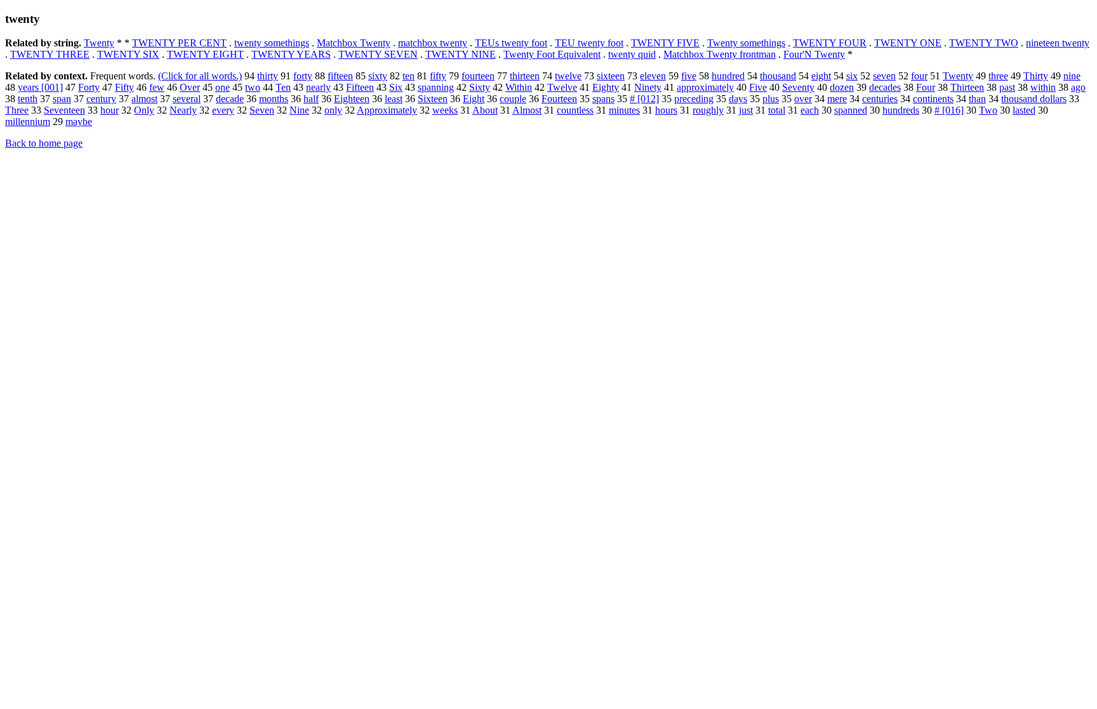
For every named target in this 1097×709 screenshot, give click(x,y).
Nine (299, 110)
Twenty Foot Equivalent (552, 54)
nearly (318, 87)
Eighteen (351, 98)
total (776, 110)
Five (758, 87)
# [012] (644, 98)
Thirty (1035, 75)
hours (666, 110)
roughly (708, 110)
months (273, 98)
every (223, 110)
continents (933, 98)
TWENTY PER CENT (179, 42)
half (311, 98)
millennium (27, 121)
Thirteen (967, 87)
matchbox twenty (432, 42)
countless (575, 110)
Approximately (387, 110)
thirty (267, 75)
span (62, 98)
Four (925, 87)
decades (885, 87)
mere (837, 98)
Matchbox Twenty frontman (719, 54)
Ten (283, 87)
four (919, 75)
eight (821, 75)
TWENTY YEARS (291, 54)
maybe (78, 121)
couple (513, 98)
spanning (436, 87)
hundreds (900, 110)
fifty (438, 75)
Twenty (99, 42)
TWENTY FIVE (665, 42)
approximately (705, 87)
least (393, 98)
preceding (694, 98)
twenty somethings (271, 42)
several (187, 98)
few (156, 87)
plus (770, 98)
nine (1071, 75)
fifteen (340, 75)
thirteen (525, 75)
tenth (27, 98)
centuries (880, 98)
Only (144, 110)
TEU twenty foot (589, 42)
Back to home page (44, 143)
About (485, 110)
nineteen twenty (1057, 42)
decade (230, 98)
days (738, 98)
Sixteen (433, 98)
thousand (778, 75)
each (810, 110)
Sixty (479, 87)
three (998, 75)
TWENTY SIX (128, 54)
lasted (1024, 110)
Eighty (605, 87)
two (252, 87)
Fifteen (360, 87)
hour (109, 110)
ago (1078, 87)
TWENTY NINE (460, 54)
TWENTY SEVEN (378, 54)
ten (408, 75)
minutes (624, 110)
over (803, 98)
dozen (842, 87)
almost (144, 98)
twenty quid (632, 54)
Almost (527, 110)
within (1043, 87)
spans (603, 98)
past (1007, 87)
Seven (261, 110)
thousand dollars (1034, 98)
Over (190, 87)
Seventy (798, 87)
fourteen (478, 75)
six (852, 75)
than (977, 98)
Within (518, 87)
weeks (445, 110)
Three (17, 110)
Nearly (183, 110)
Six (395, 87)
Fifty (124, 87)
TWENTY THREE (50, 54)
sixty (377, 75)
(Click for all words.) (200, 75)
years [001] (40, 87)
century (101, 98)
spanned (850, 110)
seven (884, 75)
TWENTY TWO (983, 42)
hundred (728, 75)
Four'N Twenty (814, 54)
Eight (473, 98)
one (222, 87)
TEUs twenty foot (511, 42)
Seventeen (64, 110)
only (333, 110)
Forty (89, 87)
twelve (568, 75)
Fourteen (559, 98)
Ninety (648, 87)
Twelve (562, 87)
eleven (653, 75)
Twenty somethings (746, 42)
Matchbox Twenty (353, 42)
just (746, 110)
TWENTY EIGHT (205, 54)
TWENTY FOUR (830, 42)
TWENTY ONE (907, 42)
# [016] (949, 110)
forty (302, 75)
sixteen (611, 75)
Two (988, 110)
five (688, 75)
